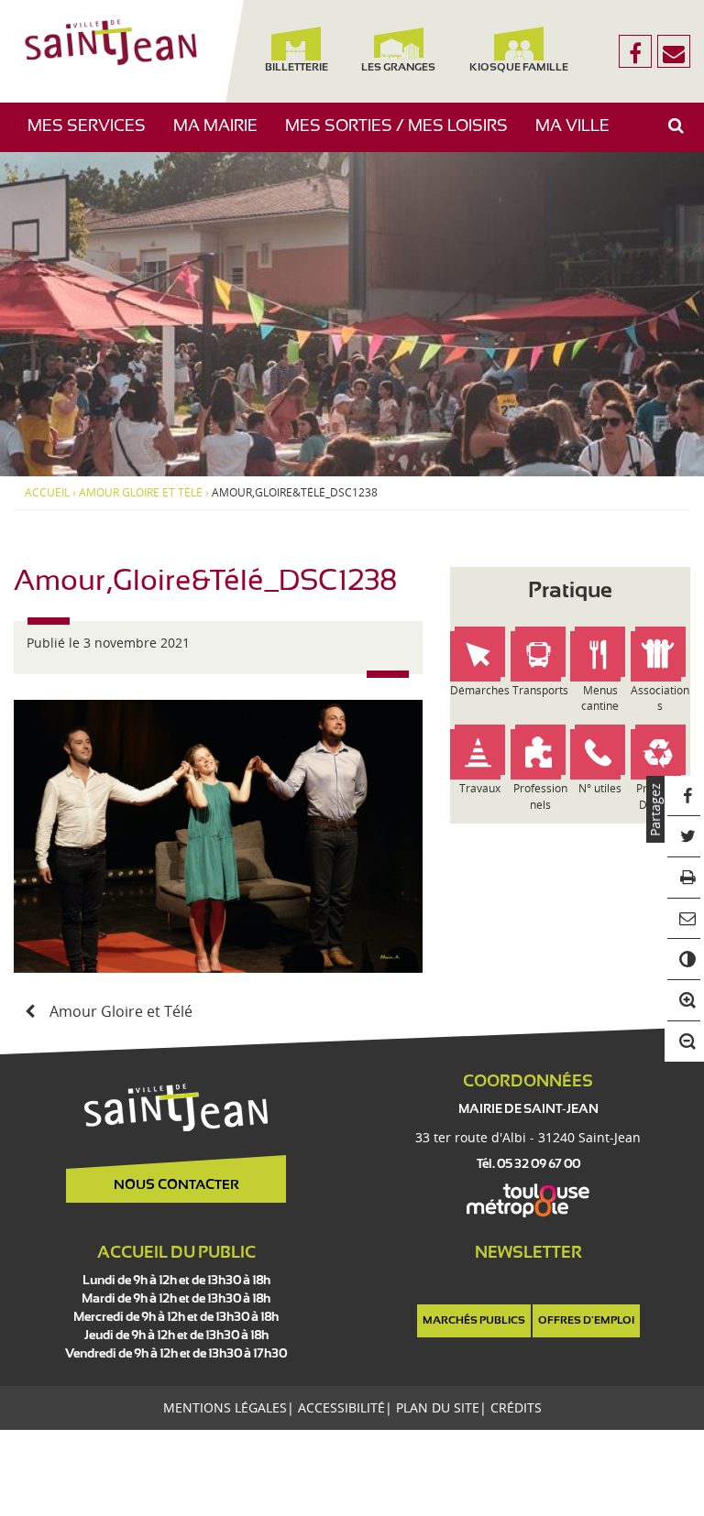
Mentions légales (225, 1407)
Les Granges (398, 67)
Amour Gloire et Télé (141, 492)
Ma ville (579, 135)
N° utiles (600, 788)
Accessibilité (341, 1407)
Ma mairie (222, 135)
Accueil (47, 492)
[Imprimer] (684, 878)
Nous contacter (176, 1185)
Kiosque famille (519, 67)
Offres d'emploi (586, 1320)
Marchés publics (474, 1320)
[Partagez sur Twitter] (684, 836)
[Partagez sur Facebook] (684, 796)
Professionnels (540, 796)
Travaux (479, 788)
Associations (660, 698)
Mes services (94, 135)
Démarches (480, 690)
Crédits (516, 1407)
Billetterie (296, 67)
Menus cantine (600, 698)
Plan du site (437, 1407)
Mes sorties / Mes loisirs (403, 135)
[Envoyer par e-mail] (684, 919)
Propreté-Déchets (660, 796)
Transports (540, 690)
